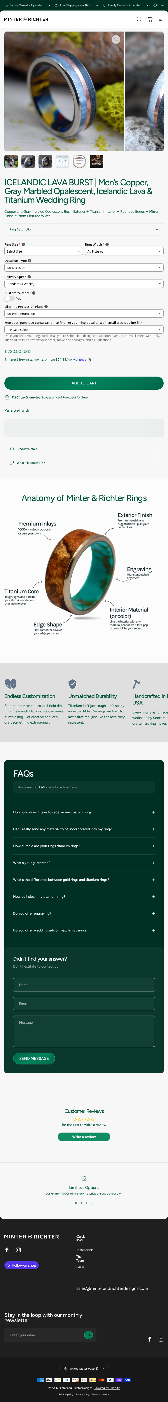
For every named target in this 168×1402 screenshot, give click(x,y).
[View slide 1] (76, 1203)
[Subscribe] (88, 1335)
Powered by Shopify (107, 1388)
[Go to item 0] (11, 161)
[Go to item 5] (79, 161)
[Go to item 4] (62, 161)
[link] (34, 684)
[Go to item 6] (96, 161)
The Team (80, 1258)
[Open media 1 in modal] (116, 39)
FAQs (43, 787)
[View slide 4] (91, 1203)
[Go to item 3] (45, 161)
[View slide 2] (81, 1203)
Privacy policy (82, 1394)
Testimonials (84, 1250)
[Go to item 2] (28, 161)
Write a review (84, 1137)
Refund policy (66, 1394)
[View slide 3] (86, 1203)
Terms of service (100, 1394)
